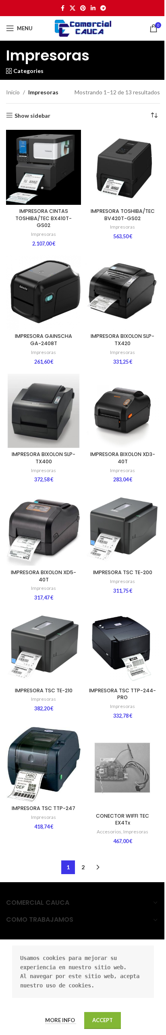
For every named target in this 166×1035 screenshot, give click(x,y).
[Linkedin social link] (93, 8)
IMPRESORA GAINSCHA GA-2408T (43, 340)
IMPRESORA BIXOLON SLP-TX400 (43, 458)
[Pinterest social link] (83, 8)
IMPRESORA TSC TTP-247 (43, 808)
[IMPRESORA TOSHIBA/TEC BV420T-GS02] (122, 167)
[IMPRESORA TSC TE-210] (43, 646)
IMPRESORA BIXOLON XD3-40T (122, 458)
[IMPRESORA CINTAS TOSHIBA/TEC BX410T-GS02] (43, 167)
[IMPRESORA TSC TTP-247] (43, 764)
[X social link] (72, 8)
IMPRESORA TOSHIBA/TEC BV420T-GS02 (123, 215)
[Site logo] (83, 27)
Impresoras (43, 234)
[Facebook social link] (62, 8)
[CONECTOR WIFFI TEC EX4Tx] (122, 768)
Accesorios (109, 832)
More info (60, 1020)
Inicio (13, 92)
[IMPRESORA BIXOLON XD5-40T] (43, 528)
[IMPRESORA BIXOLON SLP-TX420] (122, 292)
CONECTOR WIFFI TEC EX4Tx (122, 819)
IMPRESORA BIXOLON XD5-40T (43, 576)
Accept (102, 1020)
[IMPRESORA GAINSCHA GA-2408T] (43, 292)
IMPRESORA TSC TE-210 (44, 690)
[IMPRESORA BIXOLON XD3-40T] (122, 410)
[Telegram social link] (103, 8)
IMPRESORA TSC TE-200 (122, 572)
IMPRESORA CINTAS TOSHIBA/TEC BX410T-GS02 (43, 218)
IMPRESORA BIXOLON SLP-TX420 (122, 340)
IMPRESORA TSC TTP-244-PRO (122, 694)
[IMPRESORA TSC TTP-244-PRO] (122, 646)
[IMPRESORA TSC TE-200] (122, 528)
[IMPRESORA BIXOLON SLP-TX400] (43, 410)
